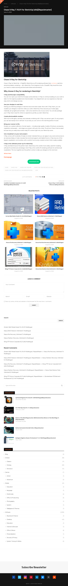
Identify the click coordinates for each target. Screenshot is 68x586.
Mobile (34, 483)
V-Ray (36, 170)
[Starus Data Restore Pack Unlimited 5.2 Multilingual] (49, 257)
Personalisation (35, 534)
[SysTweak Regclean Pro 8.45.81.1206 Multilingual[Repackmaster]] (9, 400)
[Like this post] (37, 177)
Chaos (6, 167)
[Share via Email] (44, 177)
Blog (34, 454)
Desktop (35, 519)
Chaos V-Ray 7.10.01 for (25, 167)
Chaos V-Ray (14, 167)
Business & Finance (35, 516)
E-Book (34, 458)
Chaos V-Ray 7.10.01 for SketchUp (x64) (43, 167)
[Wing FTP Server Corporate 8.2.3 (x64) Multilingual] (18, 257)
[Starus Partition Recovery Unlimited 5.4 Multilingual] (49, 230)
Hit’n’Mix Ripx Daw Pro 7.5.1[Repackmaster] (27, 408)
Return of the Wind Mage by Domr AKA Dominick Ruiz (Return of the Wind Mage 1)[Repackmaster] (37, 418)
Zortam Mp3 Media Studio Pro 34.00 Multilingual (19, 216)
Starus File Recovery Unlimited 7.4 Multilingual (18, 242)
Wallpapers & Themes (35, 508)
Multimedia (35, 494)
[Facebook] (13, 577)
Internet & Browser (35, 526)
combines (54, 83)
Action (35, 476)
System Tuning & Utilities (35, 541)
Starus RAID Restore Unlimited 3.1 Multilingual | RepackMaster (22, 358)
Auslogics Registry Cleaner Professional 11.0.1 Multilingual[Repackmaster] (36, 438)
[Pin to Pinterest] (42, 177)
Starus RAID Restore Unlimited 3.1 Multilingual (49, 216)
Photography (35, 501)
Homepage (8, 157)
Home (5, 3)
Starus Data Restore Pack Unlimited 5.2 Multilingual (49, 269)
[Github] (48, 577)
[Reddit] (54, 577)
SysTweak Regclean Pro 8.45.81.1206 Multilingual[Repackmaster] (33, 398)
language (35, 490)
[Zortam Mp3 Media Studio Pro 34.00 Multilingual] (18, 204)
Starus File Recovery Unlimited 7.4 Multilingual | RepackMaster (22, 364)
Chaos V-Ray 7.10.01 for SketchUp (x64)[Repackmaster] (18, 170)
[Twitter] (19, 577)
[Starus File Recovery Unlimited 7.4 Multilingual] (18, 230)
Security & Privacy (35, 537)
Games (34, 472)
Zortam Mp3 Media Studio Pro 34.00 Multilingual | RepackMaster (23, 351)
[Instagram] (25, 577)
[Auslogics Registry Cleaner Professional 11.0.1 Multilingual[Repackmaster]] (9, 440)
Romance (35, 468)
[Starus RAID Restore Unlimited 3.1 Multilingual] (49, 204)
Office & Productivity (35, 497)
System (35, 505)
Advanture (35, 479)
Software (13, 3)
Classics (35, 461)
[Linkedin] (36, 577)
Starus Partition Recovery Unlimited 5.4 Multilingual (49, 242)
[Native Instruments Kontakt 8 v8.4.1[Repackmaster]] (9, 430)
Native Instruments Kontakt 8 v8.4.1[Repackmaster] (29, 428)
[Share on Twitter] (40, 177)
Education (35, 487)
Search (6, 317)
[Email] (42, 577)
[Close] (2, 2)
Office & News (35, 530)
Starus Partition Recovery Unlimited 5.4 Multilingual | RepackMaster (23, 370)
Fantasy (35, 465)
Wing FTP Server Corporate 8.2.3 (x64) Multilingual (18, 269)
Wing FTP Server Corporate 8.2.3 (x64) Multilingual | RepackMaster (23, 376)
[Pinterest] (31, 577)
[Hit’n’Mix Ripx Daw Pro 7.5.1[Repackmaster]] (9, 410)
